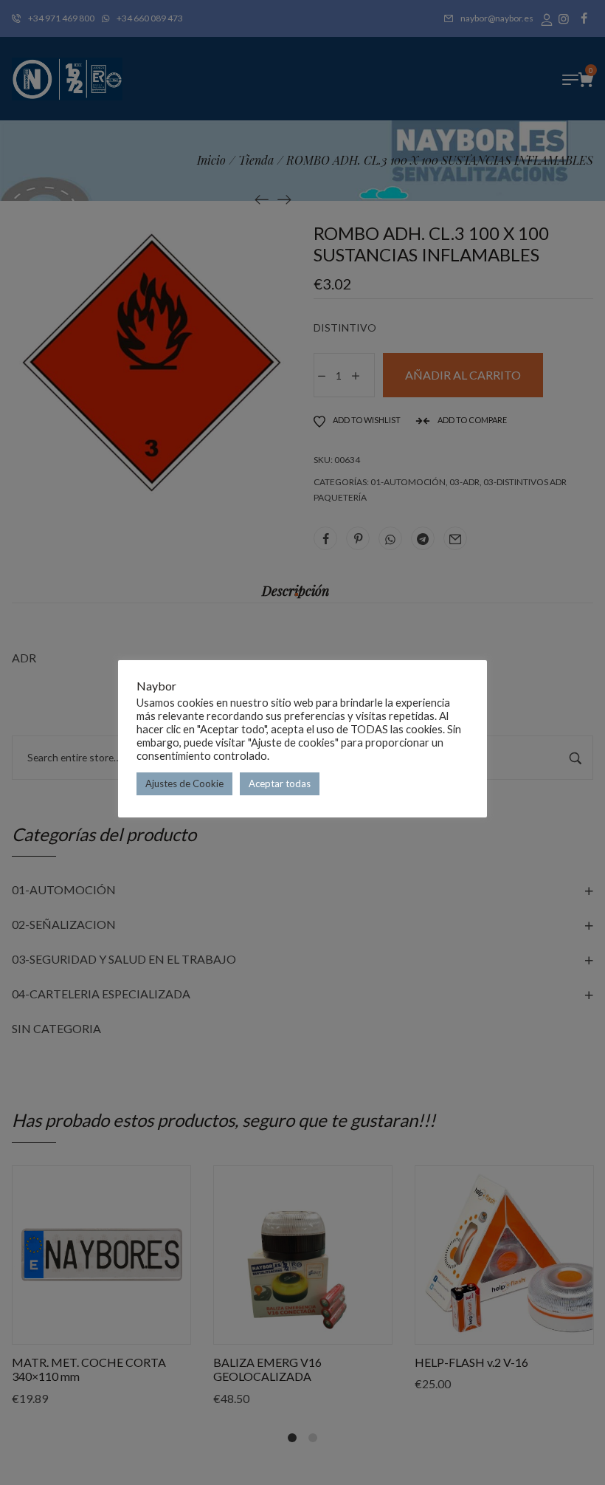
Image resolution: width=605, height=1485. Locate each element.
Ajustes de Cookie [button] (184, 783)
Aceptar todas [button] (280, 783)
